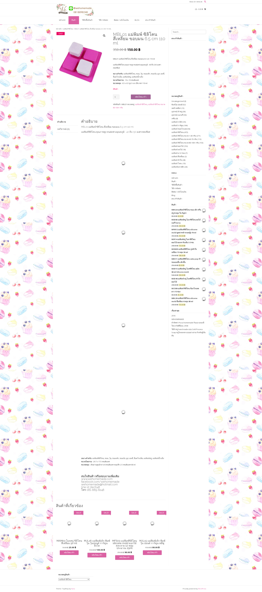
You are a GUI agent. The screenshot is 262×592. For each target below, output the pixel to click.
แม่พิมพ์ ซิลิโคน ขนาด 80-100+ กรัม (185, 142)
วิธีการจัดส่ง (103, 20)
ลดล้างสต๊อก (176, 108)
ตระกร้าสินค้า (150, 20)
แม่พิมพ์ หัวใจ (177, 160)
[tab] (67, 121)
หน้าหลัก (59, 29)
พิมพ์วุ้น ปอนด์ (177, 104)
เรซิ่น (173, 118)
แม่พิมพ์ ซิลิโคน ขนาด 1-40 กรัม (184, 136)
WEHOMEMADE (178, 319)
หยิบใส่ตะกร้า (140, 97)
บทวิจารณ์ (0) (63, 129)
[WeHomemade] (75, 10)
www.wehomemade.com (96, 479)
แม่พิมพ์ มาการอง (178, 153)
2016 (173, 315)
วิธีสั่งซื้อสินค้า (87, 20)
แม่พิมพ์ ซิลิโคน (68, 29)
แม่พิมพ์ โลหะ (177, 163)
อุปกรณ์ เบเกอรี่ (177, 115)
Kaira (73, 589)
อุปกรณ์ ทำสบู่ (177, 111)
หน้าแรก (62, 20)
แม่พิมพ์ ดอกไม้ (177, 146)
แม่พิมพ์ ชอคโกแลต (179, 129)
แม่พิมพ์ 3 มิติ (177, 122)
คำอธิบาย (61, 121)
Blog (137, 20)
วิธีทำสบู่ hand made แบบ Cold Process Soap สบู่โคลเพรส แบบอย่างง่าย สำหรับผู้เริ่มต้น (189, 332)
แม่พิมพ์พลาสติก (178, 167)
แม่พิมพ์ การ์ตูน (177, 125)
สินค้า (74, 20)
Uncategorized (178, 101)
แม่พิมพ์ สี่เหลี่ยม (178, 156)
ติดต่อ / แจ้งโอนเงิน (121, 20)
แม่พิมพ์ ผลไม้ (177, 149)
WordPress (202, 589)
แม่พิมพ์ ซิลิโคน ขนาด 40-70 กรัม (184, 139)
